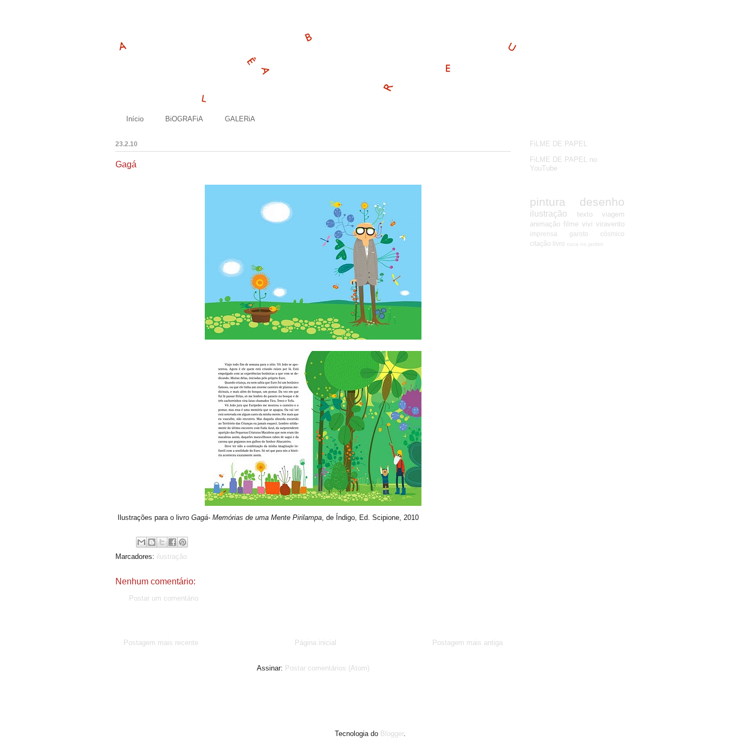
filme (571, 224)
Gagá (126, 164)
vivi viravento (603, 224)
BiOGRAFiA (184, 119)
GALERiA (240, 119)
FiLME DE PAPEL (558, 144)
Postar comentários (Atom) (327, 668)
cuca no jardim (585, 244)
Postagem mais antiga (467, 643)
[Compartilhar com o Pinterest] (182, 542)
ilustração (172, 556)
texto (585, 214)
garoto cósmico (597, 233)
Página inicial (315, 643)
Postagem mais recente (161, 643)
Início (135, 119)
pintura (548, 202)
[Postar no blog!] (151, 542)
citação (540, 243)
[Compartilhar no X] (162, 542)
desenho (602, 202)
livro (559, 243)
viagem (613, 214)
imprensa (543, 233)
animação (545, 224)
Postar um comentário (163, 598)
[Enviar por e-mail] (141, 542)
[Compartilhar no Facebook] (172, 542)
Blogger (392, 734)
